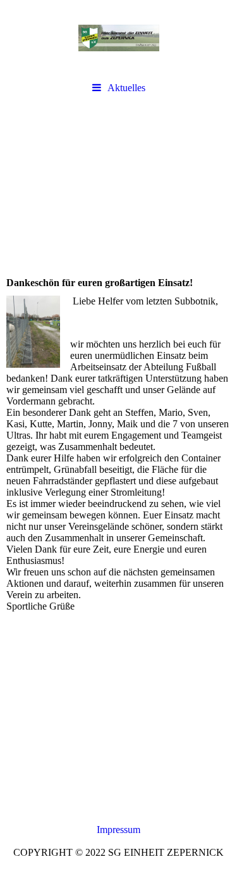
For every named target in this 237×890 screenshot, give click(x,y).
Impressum (118, 829)
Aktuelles (126, 87)
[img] (118, 38)
